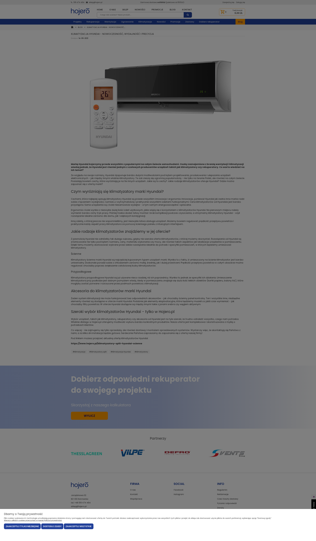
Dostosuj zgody (52, 526)
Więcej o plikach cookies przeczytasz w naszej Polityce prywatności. (33, 520)
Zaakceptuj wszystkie (79, 526)
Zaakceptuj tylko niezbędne (22, 526)
